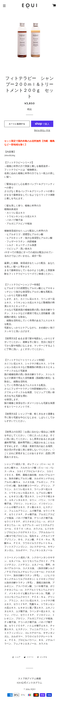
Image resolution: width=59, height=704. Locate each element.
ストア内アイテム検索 (29, 678)
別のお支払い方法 (42, 130)
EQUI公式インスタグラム (29, 682)
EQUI (33, 689)
